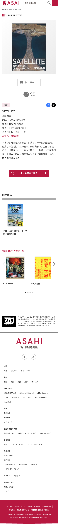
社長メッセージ (9, 455)
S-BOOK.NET (44, 433)
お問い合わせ (8, 487)
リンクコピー (32, 94)
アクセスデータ (20, 506)
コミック (34, 382)
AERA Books (41, 393)
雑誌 (5, 366)
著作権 (29, 506)
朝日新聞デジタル (23, 510)
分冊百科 (14, 370)
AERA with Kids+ (26, 393)
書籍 (10, 9)
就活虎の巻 (23, 464)
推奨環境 (37, 506)
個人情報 (10, 506)
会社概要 (7, 451)
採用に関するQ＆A (12, 469)
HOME (4, 9)
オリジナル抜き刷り (34, 444)
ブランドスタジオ (17, 444)
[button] (25, 292)
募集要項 (33, 464)
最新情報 (7, 413)
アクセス (7, 475)
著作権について (9, 482)
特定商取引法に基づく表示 (40, 510)
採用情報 (7, 460)
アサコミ (26, 397)
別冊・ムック (25, 370)
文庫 (12, 382)
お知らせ (17, 475)
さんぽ (6, 402)
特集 (5, 408)
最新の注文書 (8, 433)
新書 (19, 382)
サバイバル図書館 (10, 397)
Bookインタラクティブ (25, 433)
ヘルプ (6, 491)
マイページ (8, 422)
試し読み (29, 82)
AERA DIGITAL (9, 393)
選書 (26, 382)
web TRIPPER (40, 397)
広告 (5, 444)
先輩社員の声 (10, 464)
